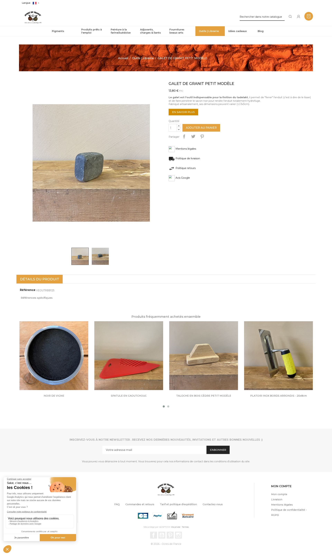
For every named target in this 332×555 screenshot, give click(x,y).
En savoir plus (183, 112)
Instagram (178, 535)
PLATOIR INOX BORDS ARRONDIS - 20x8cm (203, 395)
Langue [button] (26, 2)
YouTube (161, 535)
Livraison (276, 499)
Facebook (153, 535)
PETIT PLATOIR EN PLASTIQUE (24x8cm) (278, 395)
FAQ (117, 504)
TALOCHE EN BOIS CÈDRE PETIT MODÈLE (128, 395)
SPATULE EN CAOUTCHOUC (54, 395)
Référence (27, 290)
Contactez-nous (213, 504)
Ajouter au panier (201, 127)
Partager (184, 136)
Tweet (193, 136)
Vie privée (175, 527)
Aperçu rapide (57, 358)
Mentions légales (282, 504)
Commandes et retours (139, 504)
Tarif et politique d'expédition (178, 504)
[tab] (39, 279)
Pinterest (202, 136)
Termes (185, 527)
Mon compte (279, 494)
